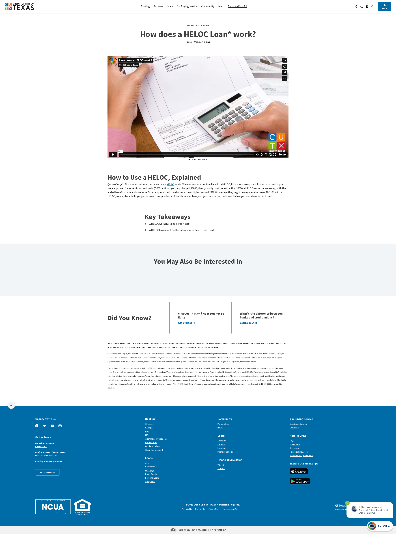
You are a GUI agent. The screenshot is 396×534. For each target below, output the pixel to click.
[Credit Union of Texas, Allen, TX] (19, 6)
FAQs (292, 440)
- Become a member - (47, 472)
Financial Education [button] (229, 460)
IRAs (147, 435)
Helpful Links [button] (298, 435)
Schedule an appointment (313, 455)
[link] (343, 507)
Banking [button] (145, 6)
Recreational (151, 466)
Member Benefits (225, 451)
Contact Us (41, 446)
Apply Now (150, 481)
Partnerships (223, 424)
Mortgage (149, 470)
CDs (147, 431)
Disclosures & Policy (232, 509)
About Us (221, 440)
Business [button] (158, 6)
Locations (221, 448)
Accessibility (187, 509)
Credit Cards (151, 442)
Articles (221, 468)
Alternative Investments (156, 438)
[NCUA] (53, 506)
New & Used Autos (298, 424)
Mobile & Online (152, 446)
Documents (295, 444)
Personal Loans (152, 477)
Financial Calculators (299, 451)
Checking (149, 424)
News (220, 427)
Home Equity (151, 474)
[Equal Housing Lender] (82, 507)
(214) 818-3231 (42, 452)
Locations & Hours (44, 443)
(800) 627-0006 (58, 452)
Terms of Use (200, 509)
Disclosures (295, 448)
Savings (149, 427)
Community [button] (207, 6)
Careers (221, 444)
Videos (220, 464)
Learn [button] (221, 6)
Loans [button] (170, 6)
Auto (147, 463)
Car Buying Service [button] (187, 6)
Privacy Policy (214, 509)
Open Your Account (165, 450)
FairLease (306, 427)
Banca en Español (237, 6)
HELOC (170, 184)
